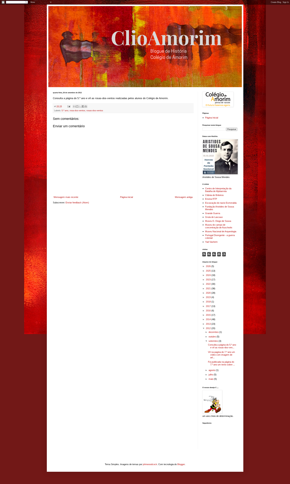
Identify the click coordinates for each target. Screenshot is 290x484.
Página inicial (126, 197)
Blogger (181, 464)
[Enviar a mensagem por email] (74, 106)
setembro (214, 341)
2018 (208, 301)
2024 (208, 275)
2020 (208, 293)
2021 (208, 288)
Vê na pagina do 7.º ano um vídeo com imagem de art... (221, 355)
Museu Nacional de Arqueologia (220, 231)
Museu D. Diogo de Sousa (218, 221)
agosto (212, 370)
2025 (208, 270)
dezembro (214, 332)
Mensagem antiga (184, 197)
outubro (213, 336)
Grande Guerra (212, 213)
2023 (208, 279)
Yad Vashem (211, 242)
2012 (208, 328)
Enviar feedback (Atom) (77, 202)
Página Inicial (211, 117)
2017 (208, 306)
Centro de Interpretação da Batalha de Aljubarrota (218, 189)
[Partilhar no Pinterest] (85, 106)
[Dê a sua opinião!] (77, 106)
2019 (208, 297)
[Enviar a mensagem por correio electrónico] (69, 106)
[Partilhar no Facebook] (82, 106)
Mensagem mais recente (66, 197)
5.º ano (65, 110)
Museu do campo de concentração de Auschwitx (218, 226)
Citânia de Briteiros (214, 195)
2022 (208, 284)
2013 (208, 324)
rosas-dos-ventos (94, 110)
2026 (208, 266)
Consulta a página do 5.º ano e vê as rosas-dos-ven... (222, 346)
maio (211, 379)
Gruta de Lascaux (214, 217)
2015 (208, 315)
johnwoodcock (150, 464)
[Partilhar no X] (80, 106)
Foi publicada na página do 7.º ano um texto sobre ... (221, 363)
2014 (208, 319)
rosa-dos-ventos (77, 110)
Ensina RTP (211, 199)
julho (211, 374)
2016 (208, 310)
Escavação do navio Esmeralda (221, 203)
